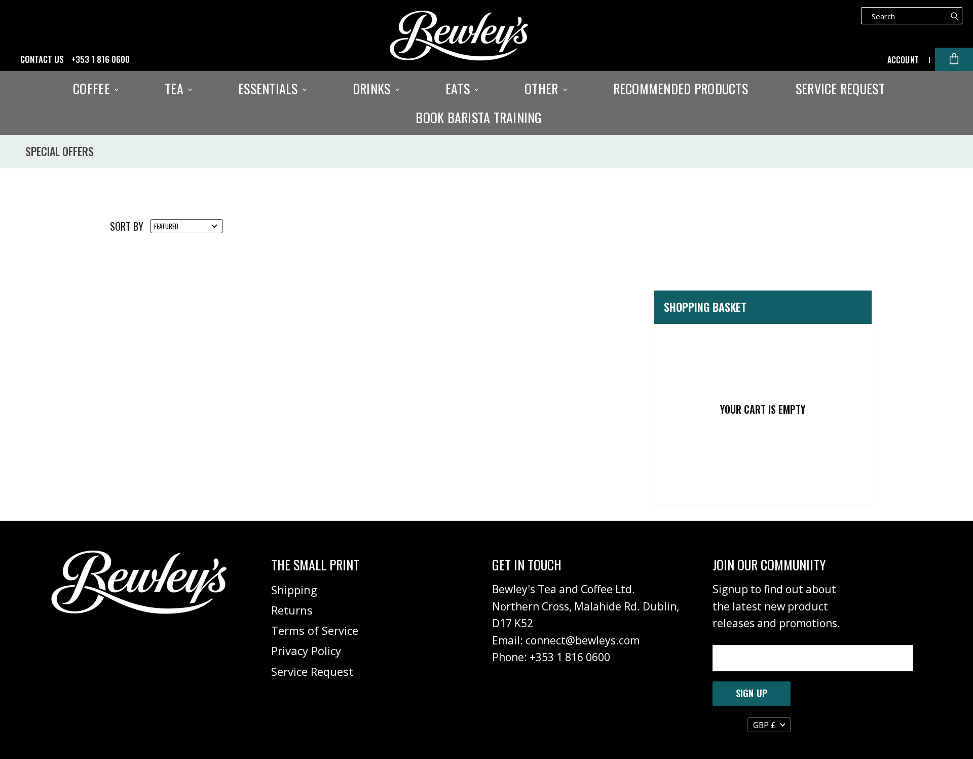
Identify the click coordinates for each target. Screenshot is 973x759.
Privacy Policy (306, 650)
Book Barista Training (479, 117)
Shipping (294, 589)
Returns (292, 610)
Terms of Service (314, 630)
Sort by (126, 226)
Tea (175, 88)
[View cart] (954, 59)
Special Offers (59, 151)
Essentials (269, 88)
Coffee (93, 88)
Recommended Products (680, 88)
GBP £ (764, 725)
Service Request (840, 88)
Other (543, 88)
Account (903, 59)
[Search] (954, 15)
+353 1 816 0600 (100, 59)
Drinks (373, 88)
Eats (459, 88)
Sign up (751, 693)
